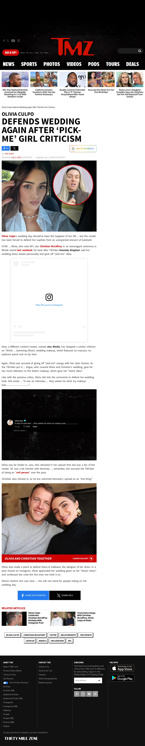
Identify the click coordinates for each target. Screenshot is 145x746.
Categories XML (10, 706)
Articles (6, 686)
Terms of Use (9, 675)
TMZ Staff (9, 153)
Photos (51, 64)
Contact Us (44, 667)
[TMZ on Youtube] (13, 40)
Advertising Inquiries (48, 678)
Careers (42, 675)
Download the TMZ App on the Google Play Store (122, 678)
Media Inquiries (45, 682)
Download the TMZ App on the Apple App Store (122, 668)
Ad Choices (8, 678)
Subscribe (99, 680)
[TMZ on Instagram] (18, 41)
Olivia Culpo (12, 635)
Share (35, 595)
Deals (132, 64)
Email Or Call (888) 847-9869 (34, 53)
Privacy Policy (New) (12, 671)
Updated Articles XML (13, 698)
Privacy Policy (80, 674)
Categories (8, 702)
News (8, 64)
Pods (93, 64)
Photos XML (8, 722)
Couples (30, 640)
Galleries (7, 710)
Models (42, 640)
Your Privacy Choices (18, 682)
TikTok (52, 635)
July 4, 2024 (16, 157)
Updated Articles (11, 694)
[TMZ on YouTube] (89, 694)
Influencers (57, 640)
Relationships (68, 635)
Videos (74, 64)
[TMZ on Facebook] (4, 41)
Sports (29, 64)
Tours (113, 64)
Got (10, 53)
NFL (70, 640)
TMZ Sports (85, 635)
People (6, 714)
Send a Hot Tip (45, 671)
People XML (8, 718)
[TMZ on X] (8, 41)
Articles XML (9, 690)
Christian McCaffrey (34, 635)
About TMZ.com (10, 667)
